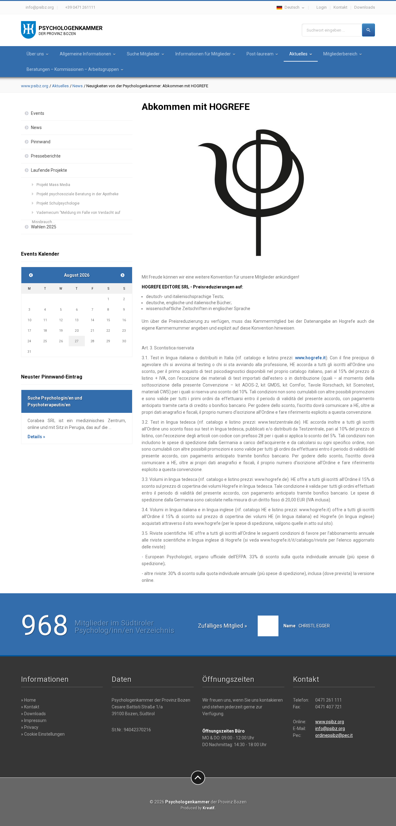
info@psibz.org (40, 7)
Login (321, 7)
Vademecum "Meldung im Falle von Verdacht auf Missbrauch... (76, 213)
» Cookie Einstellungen (43, 734)
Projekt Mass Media (53, 185)
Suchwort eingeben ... (326, 30)
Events (37, 113)
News (77, 86)
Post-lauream (260, 53)
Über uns (35, 53)
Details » (36, 436)
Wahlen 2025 (43, 226)
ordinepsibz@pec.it (334, 735)
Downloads (364, 7)
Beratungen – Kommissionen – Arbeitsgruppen (73, 69)
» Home (28, 700)
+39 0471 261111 (80, 7)
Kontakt (340, 7)
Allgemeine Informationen (85, 53)
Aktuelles (298, 53)
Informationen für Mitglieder (203, 53)
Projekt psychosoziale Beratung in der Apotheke (77, 194)
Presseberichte (46, 156)
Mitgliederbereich (340, 53)
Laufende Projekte (49, 170)
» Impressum (33, 720)
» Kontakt (30, 706)
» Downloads (33, 713)
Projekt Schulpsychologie (58, 203)
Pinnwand (40, 141)
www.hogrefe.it (310, 357)
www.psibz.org (34, 86)
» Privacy (29, 727)
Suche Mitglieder (143, 53)
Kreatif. (209, 808)
